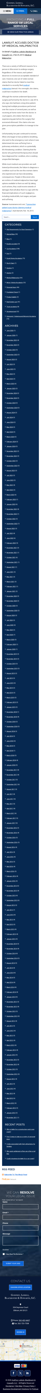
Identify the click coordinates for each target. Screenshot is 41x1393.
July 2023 (10, 475)
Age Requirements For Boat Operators (19, 229)
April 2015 (10, 924)
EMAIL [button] (21, 11)
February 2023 (11, 499)
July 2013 (10, 1026)
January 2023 (11, 504)
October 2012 (11, 1069)
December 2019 (12, 654)
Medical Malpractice (13, 278)
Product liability (11, 297)
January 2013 (11, 1055)
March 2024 (10, 437)
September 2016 (12, 842)
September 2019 (12, 668)
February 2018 (11, 760)
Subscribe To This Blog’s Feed (15, 1175)
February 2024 (11, 442)
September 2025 (12, 355)
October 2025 (11, 350)
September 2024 (12, 408)
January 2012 (11, 1113)
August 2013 (11, 1021)
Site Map (18, 1386)
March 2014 (10, 987)
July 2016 (10, 852)
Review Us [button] (20, 1332)
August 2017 (11, 789)
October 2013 (11, 1011)
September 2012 (12, 1074)
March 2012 (10, 1103)
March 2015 (10, 929)
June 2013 (10, 1031)
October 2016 (11, 837)
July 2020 (10, 620)
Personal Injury (11, 287)
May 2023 (10, 485)
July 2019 (10, 678)
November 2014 (12, 949)
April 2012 (10, 1098)
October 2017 (11, 780)
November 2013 (12, 1007)
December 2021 (12, 548)
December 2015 (12, 886)
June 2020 (10, 625)
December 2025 (12, 340)
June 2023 (10, 480)
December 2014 (12, 944)
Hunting (9, 268)
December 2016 (12, 828)
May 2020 (10, 630)
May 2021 (10, 577)
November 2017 (12, 775)
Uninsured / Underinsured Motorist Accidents (21, 316)
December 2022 (12, 509)
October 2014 (11, 953)
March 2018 (10, 755)
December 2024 (12, 393)
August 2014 (11, 963)
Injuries (9, 273)
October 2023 (11, 461)
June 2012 (10, 1089)
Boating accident (12, 244)
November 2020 (12, 601)
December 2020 (12, 596)
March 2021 (10, 582)
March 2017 (10, 813)
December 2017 (12, 770)
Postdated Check (12, 292)
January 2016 (11, 881)
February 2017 (11, 818)
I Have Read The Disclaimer (14, 1254)
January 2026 (11, 335)
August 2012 (11, 1079)
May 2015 (10, 920)
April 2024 (10, 432)
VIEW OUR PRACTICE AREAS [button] (21, 32)
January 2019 (11, 707)
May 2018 (10, 746)
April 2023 (10, 490)
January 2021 (11, 591)
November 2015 (12, 891)
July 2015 (10, 910)
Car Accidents (11, 249)
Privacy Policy (28, 1386)
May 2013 (10, 1035)
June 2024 (10, 422)
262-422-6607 (24, 1320)
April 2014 (10, 982)
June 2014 (10, 973)
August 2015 (11, 905)
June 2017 (10, 799)
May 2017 (10, 804)
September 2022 (12, 524)
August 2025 (11, 359)
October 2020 (11, 606)
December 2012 (12, 1060)
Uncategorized (11, 311)
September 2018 (12, 726)
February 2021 (11, 586)
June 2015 (10, 915)
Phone (5, 1223)
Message (6, 1234)
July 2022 (10, 533)
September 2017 (12, 784)
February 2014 (11, 992)
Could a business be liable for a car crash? (20, 1158)
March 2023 (10, 495)
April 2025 (10, 379)
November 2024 (12, 398)
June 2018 (10, 741)
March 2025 (10, 384)
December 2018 (12, 712)
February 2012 (11, 1108)
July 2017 (10, 794)
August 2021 (11, 567)
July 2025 (10, 364)
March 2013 (10, 1045)
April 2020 (10, 635)
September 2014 (12, 958)
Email (6, 1213)
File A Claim (10, 263)
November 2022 (12, 514)
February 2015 (11, 934)
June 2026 (10, 330)
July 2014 (10, 968)
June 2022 (10, 538)
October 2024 (11, 403)
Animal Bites (11, 234)
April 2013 (10, 1040)
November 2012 (12, 1064)
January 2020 (11, 649)
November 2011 (12, 1118)
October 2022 (11, 519)
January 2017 (11, 823)
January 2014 (11, 997)
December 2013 (12, 1002)
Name (5, 1202)
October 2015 (11, 895)
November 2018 (12, 717)
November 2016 (12, 833)
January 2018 (11, 765)
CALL (35, 11)
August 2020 (11, 615)
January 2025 (11, 388)
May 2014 (10, 977)
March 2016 (10, 871)
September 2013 (12, 1016)
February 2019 (11, 702)
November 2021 (12, 553)
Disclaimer (6, 1249)
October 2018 (11, 722)
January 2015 (11, 939)
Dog (8, 253)
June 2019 (10, 683)
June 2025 (10, 369)
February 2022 (11, 543)
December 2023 (12, 451)
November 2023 (12, 456)
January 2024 (11, 446)
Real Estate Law (12, 302)
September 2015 (12, 900)
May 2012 (10, 1093)
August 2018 (11, 731)
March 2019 (10, 697)
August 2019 (11, 673)
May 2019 (10, 688)
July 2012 (10, 1084)
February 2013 (11, 1050)
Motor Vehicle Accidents (15, 282)
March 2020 (10, 640)
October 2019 (11, 664)
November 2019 (12, 659)
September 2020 (12, 610)
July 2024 (10, 417)
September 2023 (12, 466)
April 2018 (10, 751)
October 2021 (11, 557)
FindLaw (35, 1389)
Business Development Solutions (16, 1389)
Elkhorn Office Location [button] (20, 1287)
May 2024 (10, 427)
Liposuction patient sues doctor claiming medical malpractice (19, 207)
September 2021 (12, 562)
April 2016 (10, 866)
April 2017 (10, 808)
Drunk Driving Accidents (14, 258)
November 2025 (12, 345)
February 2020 (11, 644)
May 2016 (10, 862)
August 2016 (11, 847)
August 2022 (11, 528)
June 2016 (10, 857)
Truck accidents (12, 307)
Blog (8, 239)
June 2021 (10, 572)
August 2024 (11, 413)
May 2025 (10, 374)
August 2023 (11, 470)
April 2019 (10, 693)
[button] (39, 1391)
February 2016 (11, 876)
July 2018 (10, 736)
